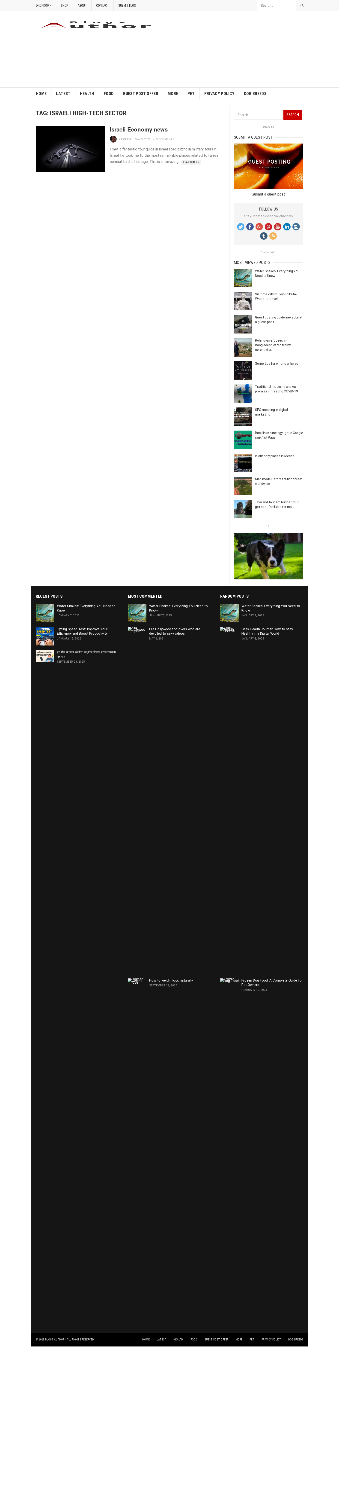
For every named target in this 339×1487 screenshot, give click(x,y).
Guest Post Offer (140, 93)
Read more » (191, 162)
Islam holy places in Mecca (274, 456)
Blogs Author (55, 1339)
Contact (102, 5)
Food (108, 93)
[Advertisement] (224, 49)
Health (87, 93)
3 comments (165, 139)
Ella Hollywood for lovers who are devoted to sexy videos (174, 631)
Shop (64, 5)
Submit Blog (127, 5)
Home (41, 93)
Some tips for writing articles (276, 363)
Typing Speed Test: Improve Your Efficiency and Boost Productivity (82, 631)
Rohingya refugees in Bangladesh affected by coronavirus (273, 345)
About (82, 5)
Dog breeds (255, 93)
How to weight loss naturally (171, 980)
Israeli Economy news (139, 129)
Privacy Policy (219, 93)
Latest (63, 93)
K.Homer (125, 139)
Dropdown (43, 5)
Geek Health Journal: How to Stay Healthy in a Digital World (267, 631)
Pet (191, 93)
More (173, 93)
